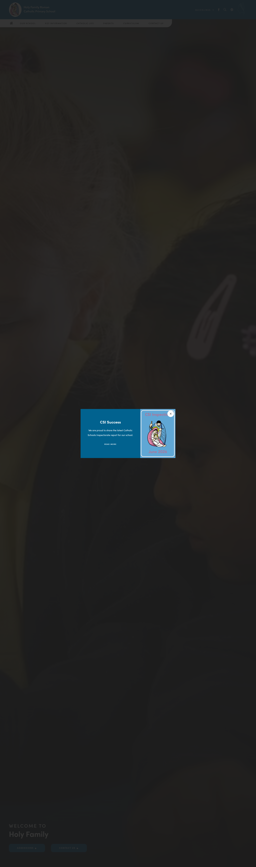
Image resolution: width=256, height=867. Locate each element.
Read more (110, 444)
